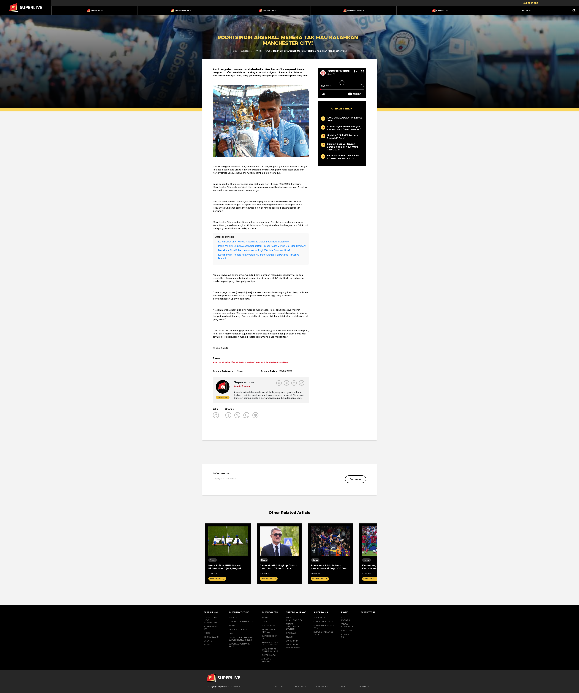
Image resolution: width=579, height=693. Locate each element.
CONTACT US (346, 635)
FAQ (343, 686)
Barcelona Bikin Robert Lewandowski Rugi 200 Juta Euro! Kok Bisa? (254, 250)
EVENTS (208, 641)
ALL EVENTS (345, 618)
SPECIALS (291, 633)
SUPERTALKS (320, 612)
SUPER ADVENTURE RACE (239, 645)
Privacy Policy (321, 686)
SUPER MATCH (269, 655)
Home (234, 51)
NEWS (207, 644)
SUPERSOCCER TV (269, 637)
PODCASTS (319, 617)
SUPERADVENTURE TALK (323, 626)
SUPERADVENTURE (239, 612)
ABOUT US (346, 630)
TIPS (231, 633)
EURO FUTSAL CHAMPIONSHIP (270, 650)
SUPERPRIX (292, 641)
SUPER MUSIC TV (211, 627)
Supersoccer (246, 51)
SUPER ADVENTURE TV (241, 621)
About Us (279, 686)
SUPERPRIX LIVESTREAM (293, 645)
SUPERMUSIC (211, 612)
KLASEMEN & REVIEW (268, 630)
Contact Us (364, 686)
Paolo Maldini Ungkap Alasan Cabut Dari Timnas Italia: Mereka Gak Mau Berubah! (262, 246)
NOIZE (207, 633)
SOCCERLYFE (268, 625)
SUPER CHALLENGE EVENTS (292, 626)
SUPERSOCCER (270, 612)
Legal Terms (300, 686)
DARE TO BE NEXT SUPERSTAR (210, 620)
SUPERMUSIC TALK (323, 621)
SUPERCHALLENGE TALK (323, 633)
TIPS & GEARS (211, 637)
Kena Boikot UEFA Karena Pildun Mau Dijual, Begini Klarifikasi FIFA (253, 241)
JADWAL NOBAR (266, 660)
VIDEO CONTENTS (347, 625)
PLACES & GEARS (238, 629)
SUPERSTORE (368, 612)
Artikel (258, 51)
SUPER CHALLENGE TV (294, 618)
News (267, 51)
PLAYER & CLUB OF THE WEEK (270, 643)
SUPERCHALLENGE (296, 612)
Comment (356, 479)
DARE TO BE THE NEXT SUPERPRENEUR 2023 (241, 638)
